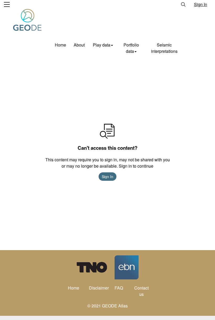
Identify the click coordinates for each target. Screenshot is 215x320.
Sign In (200, 4)
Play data (101, 45)
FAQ (119, 288)
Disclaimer (98, 288)
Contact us (141, 291)
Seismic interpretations (164, 48)
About (79, 45)
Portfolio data (131, 48)
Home (60, 45)
